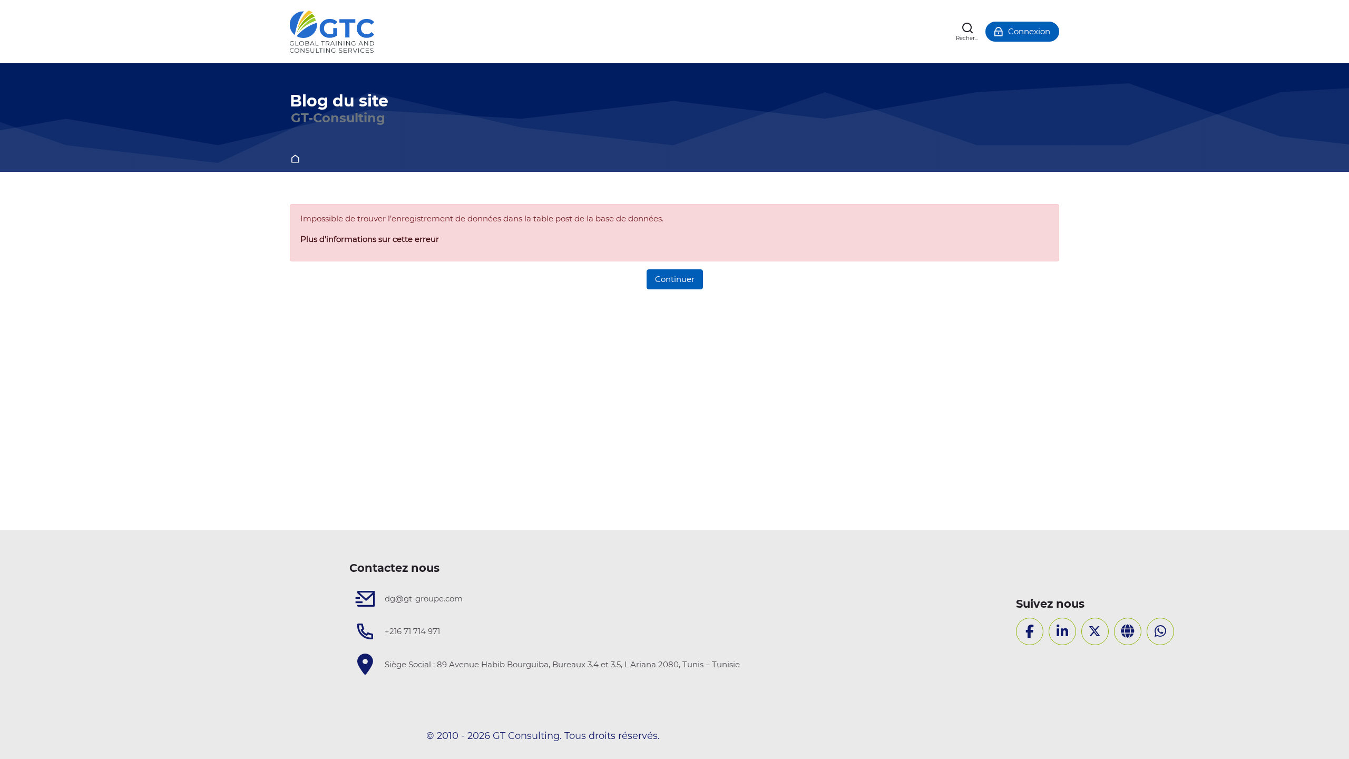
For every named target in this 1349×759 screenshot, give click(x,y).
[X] (1095, 631)
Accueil (297, 159)
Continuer (675, 279)
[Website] (1127, 631)
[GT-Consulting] (332, 32)
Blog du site (339, 101)
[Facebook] (1029, 631)
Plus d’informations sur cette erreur (369, 239)
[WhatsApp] (1160, 631)
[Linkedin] (1062, 631)
